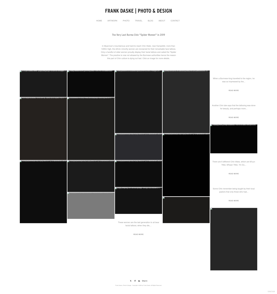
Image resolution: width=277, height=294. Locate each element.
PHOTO (126, 20)
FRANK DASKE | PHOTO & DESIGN (138, 11)
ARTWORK (112, 20)
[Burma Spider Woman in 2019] (138, 174)
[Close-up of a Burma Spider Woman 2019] (186, 102)
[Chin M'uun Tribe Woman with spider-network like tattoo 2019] (138, 102)
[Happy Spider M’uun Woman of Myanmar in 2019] (138, 201)
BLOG (150, 20)
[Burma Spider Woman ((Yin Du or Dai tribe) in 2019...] (43, 192)
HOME (99, 20)
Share (144, 281)
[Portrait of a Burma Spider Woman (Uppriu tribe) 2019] (43, 128)
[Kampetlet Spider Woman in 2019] (90, 128)
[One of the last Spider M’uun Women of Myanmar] (186, 165)
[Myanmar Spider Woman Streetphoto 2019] (138, 147)
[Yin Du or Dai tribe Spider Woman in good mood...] (90, 206)
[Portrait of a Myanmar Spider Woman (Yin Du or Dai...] (90, 84)
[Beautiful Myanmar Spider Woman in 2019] (43, 84)
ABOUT (162, 20)
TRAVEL (138, 20)
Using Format (271, 291)
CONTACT (175, 20)
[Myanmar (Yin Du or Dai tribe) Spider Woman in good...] (233, 138)
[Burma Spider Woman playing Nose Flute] (90, 176)
